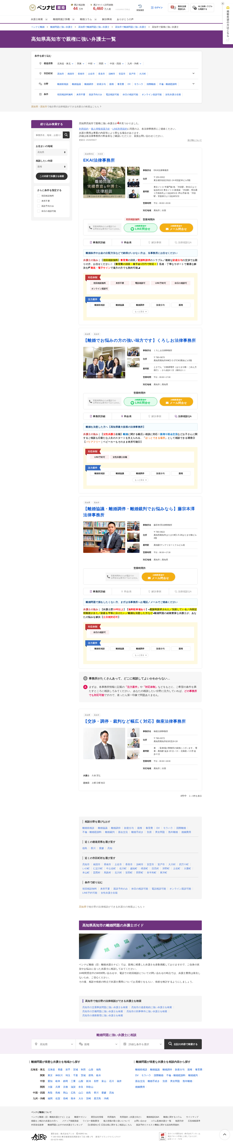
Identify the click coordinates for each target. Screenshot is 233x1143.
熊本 (73, 1098)
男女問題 (160, 832)
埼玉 (67, 1075)
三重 (73, 1081)
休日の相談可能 (130, 94)
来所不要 (80, 94)
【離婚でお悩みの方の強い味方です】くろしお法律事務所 (139, 340)
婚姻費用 (186, 832)
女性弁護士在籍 (173, 94)
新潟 (88, 1081)
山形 (91, 1069)
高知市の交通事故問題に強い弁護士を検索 (105, 1007)
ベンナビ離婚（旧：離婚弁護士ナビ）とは (50, 1117)
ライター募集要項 (91, 1121)
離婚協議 (76, 84)
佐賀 (57, 1098)
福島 (98, 1069)
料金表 (128, 242)
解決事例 (107, 19)
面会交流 (123, 832)
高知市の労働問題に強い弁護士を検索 (102, 1011)
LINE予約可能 (89, 893)
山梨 (80, 1081)
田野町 (139, 872)
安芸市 (122, 73)
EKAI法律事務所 (99, 160)
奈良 (80, 1087)
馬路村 (107, 872)
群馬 (91, 1075)
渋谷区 (100, 154)
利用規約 (84, 128)
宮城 (75, 1069)
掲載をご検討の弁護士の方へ (44, 1121)
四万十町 (184, 864)
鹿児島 (97, 1098)
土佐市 (91, 73)
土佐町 (176, 868)
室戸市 (132, 73)
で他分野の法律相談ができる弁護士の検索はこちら (65, 106)
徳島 (84, 848)
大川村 (142, 73)
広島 (73, 1092)
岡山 (65, 1092)
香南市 (81, 73)
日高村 (155, 868)
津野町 (166, 868)
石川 (111, 1081)
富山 (103, 1081)
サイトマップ (192, 1117)
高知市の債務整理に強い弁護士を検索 (102, 1015)
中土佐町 (111, 868)
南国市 (71, 73)
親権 (111, 84)
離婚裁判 (110, 832)
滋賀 (73, 1087)
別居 (149, 832)
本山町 (86, 872)
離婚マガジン (80, 1117)
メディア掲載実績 (70, 1121)
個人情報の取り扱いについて (116, 1121)
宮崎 (88, 1098)
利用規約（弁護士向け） (131, 1117)
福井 (119, 1081)
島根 (57, 1092)
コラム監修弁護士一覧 (161, 1121)
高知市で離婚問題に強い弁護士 (130, 27)
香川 (93, 848)
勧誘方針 (180, 1121)
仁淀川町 (98, 868)
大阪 (50, 1087)
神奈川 (59, 1075)
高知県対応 (89, 154)
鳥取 (50, 1092)
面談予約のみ (95, 94)
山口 (80, 1092)
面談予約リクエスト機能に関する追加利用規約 (157, 1125)
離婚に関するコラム (172, 1117)
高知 (109, 848)
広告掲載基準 (194, 1121)
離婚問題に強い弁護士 (61, 27)
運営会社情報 (97, 1117)
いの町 (86, 868)
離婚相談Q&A (153, 1117)
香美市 (101, 73)
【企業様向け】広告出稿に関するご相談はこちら (109, 1125)
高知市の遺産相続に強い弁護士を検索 (151, 1007)
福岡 (50, 1098)
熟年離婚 (173, 832)
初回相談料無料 (65, 94)
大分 (80, 1098)
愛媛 (101, 848)
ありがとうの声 (125, 19)
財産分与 (101, 84)
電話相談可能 (112, 94)
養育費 (120, 84)
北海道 (51, 1069)
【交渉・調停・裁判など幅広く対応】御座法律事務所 (134, 721)
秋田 (83, 1069)
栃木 (98, 1075)
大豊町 (187, 868)
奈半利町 (151, 872)
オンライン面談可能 (152, 94)
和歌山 (89, 1087)
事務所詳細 (99, 242)
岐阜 (57, 1081)
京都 (65, 1087)
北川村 (118, 872)
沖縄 (106, 1098)
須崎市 (111, 73)
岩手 (67, 1069)
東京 (50, 1075)
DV (129, 84)
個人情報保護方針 (100, 128)
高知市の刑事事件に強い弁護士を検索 (147, 1011)
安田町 (129, 872)
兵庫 (57, 1087)
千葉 (75, 1075)
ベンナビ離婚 (38, 27)
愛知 (50, 1081)
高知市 (60, 73)
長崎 (65, 1098)
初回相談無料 (89, 888)
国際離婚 (151, 84)
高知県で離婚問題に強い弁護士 (93, 27)
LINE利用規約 (119, 128)
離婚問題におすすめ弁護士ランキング (65, 1125)
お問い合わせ (140, 1121)
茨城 (83, 1075)
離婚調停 (88, 84)
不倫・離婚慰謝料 (168, 84)
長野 (96, 1081)
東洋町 (163, 872)
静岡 (65, 1081)
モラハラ (138, 84)
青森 (60, 1069)
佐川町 (123, 868)
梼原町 (144, 868)
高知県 (87, 334)
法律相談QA (185, 416)
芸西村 (96, 872)
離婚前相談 (62, 84)
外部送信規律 (37, 1125)
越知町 (133, 868)
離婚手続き (137, 832)
